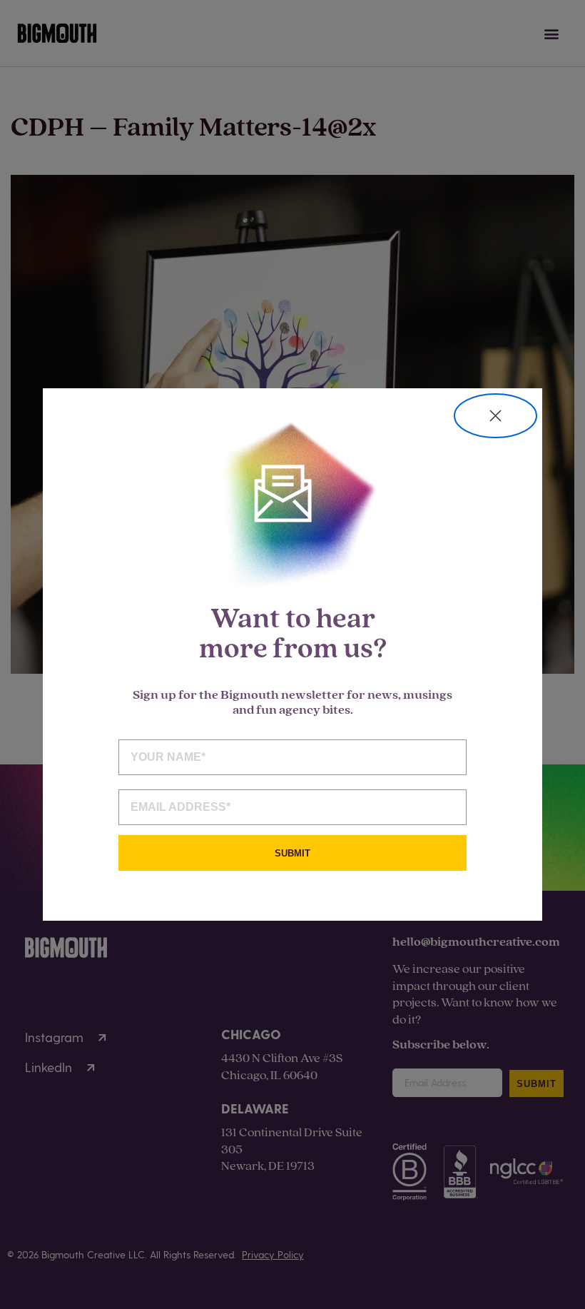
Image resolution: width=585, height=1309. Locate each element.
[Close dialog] (495, 416)
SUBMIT (292, 853)
